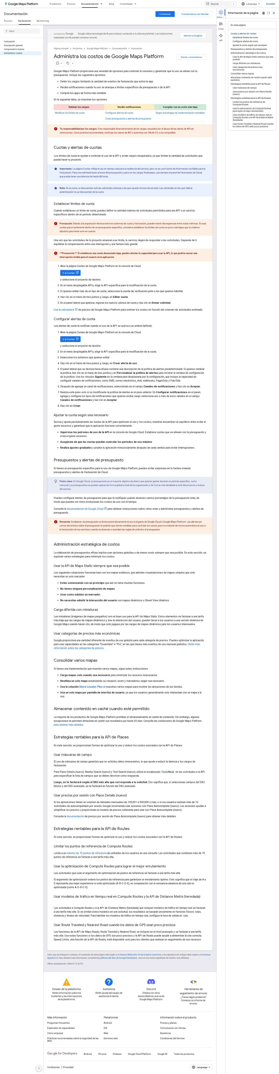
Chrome (102, 1054)
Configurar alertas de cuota (119, 113)
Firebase (117, 1054)
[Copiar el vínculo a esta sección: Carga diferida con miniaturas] (101, 610)
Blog (111, 3)
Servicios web (111, 1038)
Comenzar (165, 14)
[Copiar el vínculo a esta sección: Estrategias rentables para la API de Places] (132, 737)
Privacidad (68, 1067)
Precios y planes (168, 1023)
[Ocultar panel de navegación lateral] (39, 1068)
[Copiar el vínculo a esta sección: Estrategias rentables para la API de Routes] (133, 829)
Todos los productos (184, 1054)
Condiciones (53, 1067)
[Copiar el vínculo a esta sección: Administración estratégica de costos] (123, 545)
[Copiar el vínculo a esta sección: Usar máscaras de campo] (95, 755)
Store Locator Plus (91, 686)
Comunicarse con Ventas (195, 14)
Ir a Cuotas (69, 272)
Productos (55, 3)
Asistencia (165, 1033)
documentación (75, 816)
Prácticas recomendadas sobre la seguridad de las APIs (72, 1039)
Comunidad (126, 3)
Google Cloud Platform (139, 1054)
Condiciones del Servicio (172, 1038)
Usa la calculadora (64, 309)
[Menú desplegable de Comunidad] (136, 4)
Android (108, 1023)
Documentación (89, 3)
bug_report (263, 13)
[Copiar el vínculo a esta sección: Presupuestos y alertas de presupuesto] (127, 460)
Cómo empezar (55, 1033)
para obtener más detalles (68, 724)
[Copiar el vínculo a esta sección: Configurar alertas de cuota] (98, 319)
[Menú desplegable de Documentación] (102, 4)
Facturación (24, 20)
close (274, 13)
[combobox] (220, 4)
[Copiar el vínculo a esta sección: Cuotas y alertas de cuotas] (105, 148)
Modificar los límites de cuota (70, 113)
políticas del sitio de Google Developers (118, 958)
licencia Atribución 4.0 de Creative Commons (140, 954)
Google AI (162, 1054)
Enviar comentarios (191, 57)
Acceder (270, 4)
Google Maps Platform (97, 48)
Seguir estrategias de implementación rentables (180, 113)
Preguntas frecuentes (58, 1023)
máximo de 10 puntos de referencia (87, 853)
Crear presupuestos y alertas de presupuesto (128, 118)
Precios (71, 3)
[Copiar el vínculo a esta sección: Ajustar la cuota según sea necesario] (111, 415)
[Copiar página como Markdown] (68, 63)
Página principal (61, 48)
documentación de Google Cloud (85, 508)
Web (106, 1033)
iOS (105, 1028)
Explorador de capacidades (61, 1028)
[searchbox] (22, 31)
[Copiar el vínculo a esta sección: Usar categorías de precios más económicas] (123, 634)
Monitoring (43, 20)
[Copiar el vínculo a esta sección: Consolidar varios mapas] (100, 661)
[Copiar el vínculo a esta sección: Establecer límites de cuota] (97, 204)
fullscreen (269, 13)
